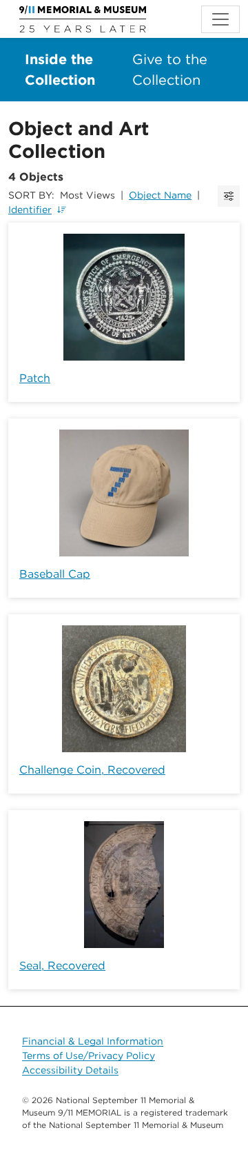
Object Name (160, 195)
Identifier (30, 209)
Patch (34, 378)
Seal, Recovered (62, 965)
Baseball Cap (54, 574)
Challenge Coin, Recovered (92, 769)
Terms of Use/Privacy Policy (88, 1055)
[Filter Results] (229, 196)
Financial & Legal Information (92, 1041)
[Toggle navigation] (220, 19)
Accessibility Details (70, 1070)
